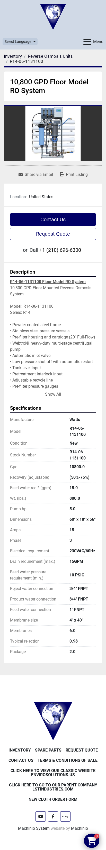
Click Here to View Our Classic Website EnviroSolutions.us (53, 772)
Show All (53, 394)
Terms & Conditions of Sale (68, 760)
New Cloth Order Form (53, 799)
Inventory (19, 750)
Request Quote (53, 234)
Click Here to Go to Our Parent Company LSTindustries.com (53, 787)
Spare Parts (48, 750)
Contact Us (53, 219)
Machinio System (34, 828)
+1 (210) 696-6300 (60, 250)
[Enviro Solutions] (53, 720)
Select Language (18, 41)
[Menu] (87, 42)
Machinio (79, 828)
